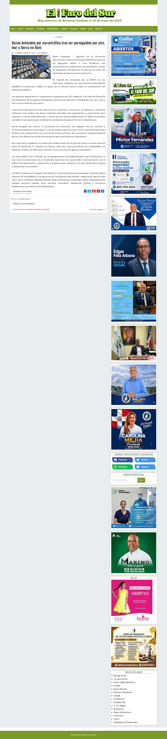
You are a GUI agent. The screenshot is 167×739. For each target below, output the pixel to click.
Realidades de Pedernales (125, 722)
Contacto (98, 29)
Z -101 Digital (120, 705)
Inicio (13, 29)
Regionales (40, 29)
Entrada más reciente (23, 209)
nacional (59, 37)
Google (117, 695)
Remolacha (119, 709)
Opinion (83, 29)
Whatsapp (123, 467)
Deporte (65, 29)
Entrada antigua (97, 209)
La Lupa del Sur (121, 679)
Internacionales (53, 29)
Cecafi (116, 719)
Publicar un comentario (24, 203)
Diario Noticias (120, 689)
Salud (90, 29)
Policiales (74, 29)
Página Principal (42, 209)
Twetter (144, 460)
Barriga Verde (120, 675)
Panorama (118, 715)
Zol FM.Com (119, 699)
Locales (20, 29)
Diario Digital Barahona (124, 682)
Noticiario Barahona (123, 692)
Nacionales (30, 29)
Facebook (123, 460)
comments (43, 53)
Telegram (145, 467)
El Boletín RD (119, 702)
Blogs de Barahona (122, 712)
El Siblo (117, 685)
